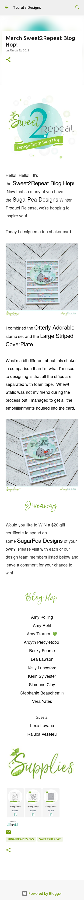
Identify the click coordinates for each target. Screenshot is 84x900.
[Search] (77, 7)
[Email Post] (8, 834)
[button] (8, 60)
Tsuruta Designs (27, 7)
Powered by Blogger (45, 893)
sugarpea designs (20, 839)
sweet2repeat (50, 839)
